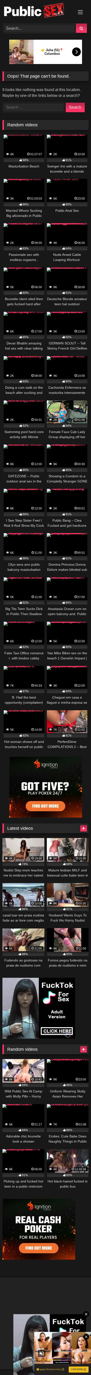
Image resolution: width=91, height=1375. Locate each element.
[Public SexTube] (37, 11)
